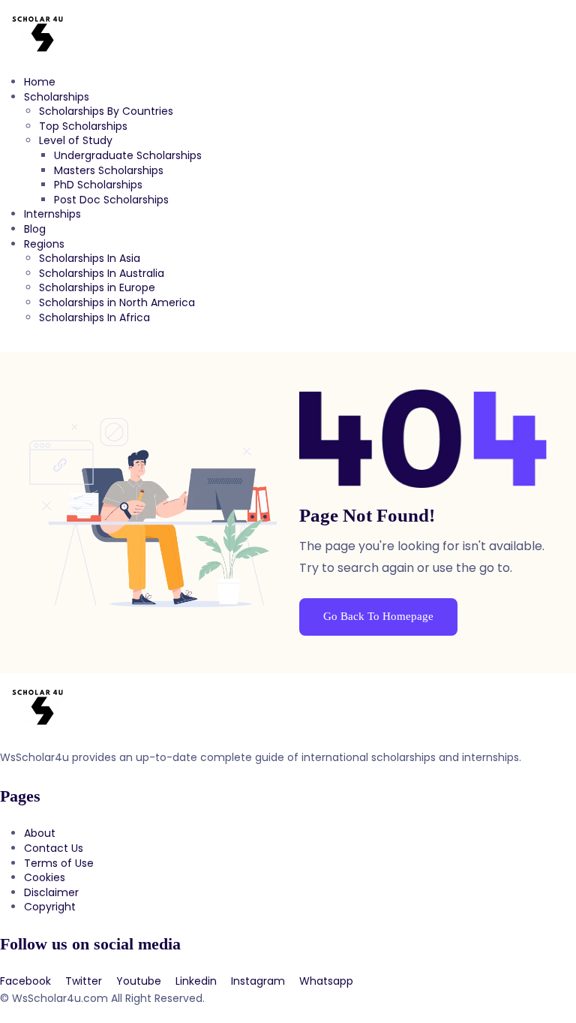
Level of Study (75, 140)
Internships (52, 213)
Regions (44, 243)
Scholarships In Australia (101, 273)
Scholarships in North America (117, 302)
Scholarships (56, 96)
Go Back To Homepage (378, 616)
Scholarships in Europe (97, 287)
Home (40, 81)
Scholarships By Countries (106, 111)
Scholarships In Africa (94, 317)
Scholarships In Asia (89, 258)
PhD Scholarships (98, 184)
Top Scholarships (83, 126)
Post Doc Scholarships (111, 199)
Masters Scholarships (109, 170)
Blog (35, 228)
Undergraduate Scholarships (128, 155)
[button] (288, 344)
